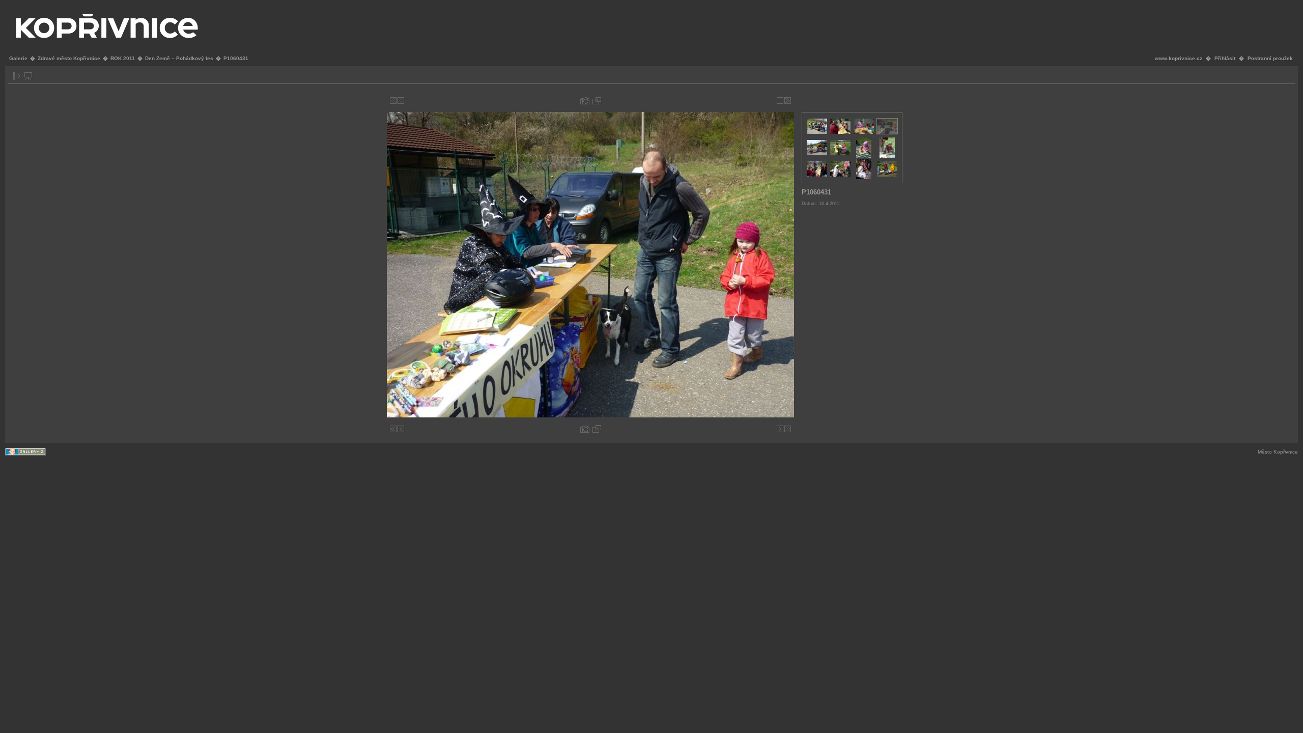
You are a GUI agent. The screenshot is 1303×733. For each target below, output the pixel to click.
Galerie (18, 58)
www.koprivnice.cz (1178, 58)
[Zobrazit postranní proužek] (16, 76)
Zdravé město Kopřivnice (69, 58)
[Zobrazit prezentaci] (28, 76)
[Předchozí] (401, 100)
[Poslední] (787, 100)
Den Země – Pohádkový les (179, 58)
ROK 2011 (122, 58)
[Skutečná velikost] (596, 100)
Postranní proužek (1270, 58)
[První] (393, 100)
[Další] (780, 100)
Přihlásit (1224, 58)
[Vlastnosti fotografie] (584, 100)
